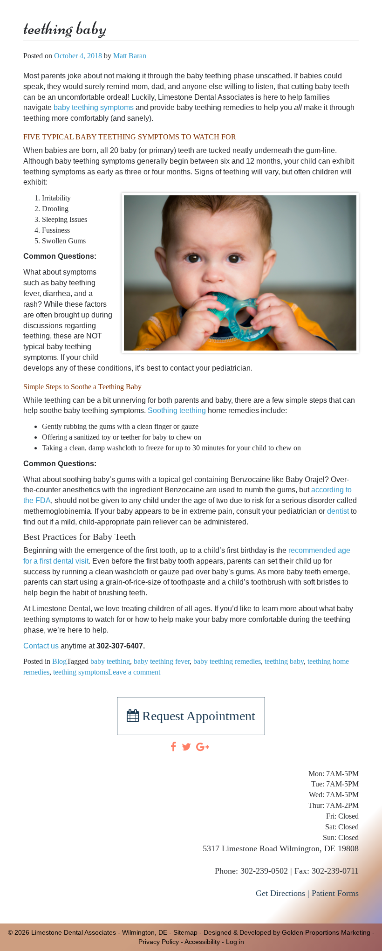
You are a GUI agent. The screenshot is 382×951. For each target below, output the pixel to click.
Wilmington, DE (144, 932)
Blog (59, 661)
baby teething (110, 661)
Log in (235, 941)
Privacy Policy (158, 941)
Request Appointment (197, 716)
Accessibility (202, 941)
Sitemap (185, 932)
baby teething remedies (227, 661)
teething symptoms (80, 672)
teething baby (284, 661)
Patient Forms (335, 893)
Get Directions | (282, 893)
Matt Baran (129, 56)
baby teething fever (162, 661)
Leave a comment (134, 672)
